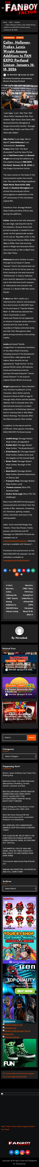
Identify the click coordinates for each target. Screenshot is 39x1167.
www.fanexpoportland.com (15, 541)
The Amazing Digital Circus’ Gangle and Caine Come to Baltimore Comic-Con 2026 (18, 716)
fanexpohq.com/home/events (16, 560)
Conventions (9, 38)
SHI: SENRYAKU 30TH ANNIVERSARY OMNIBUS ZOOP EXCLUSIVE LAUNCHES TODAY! (19, 827)
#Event (6, 81)
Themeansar (20, 1164)
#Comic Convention (12, 78)
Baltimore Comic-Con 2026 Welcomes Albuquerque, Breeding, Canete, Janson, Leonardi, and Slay (18, 783)
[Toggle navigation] (3, 8)
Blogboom (33, 1161)
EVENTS (20, 38)
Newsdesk (13, 75)
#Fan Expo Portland (17, 81)
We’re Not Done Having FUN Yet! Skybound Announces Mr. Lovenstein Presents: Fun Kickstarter (18, 817)
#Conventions (26, 78)
